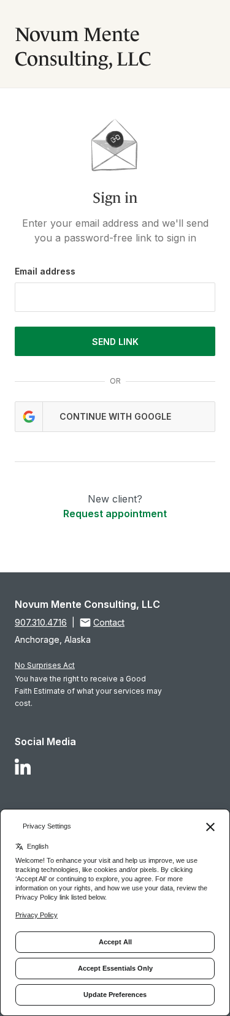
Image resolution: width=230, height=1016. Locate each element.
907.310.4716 (41, 622)
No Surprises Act (45, 665)
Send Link (115, 341)
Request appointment (115, 513)
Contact (109, 622)
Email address (45, 271)
